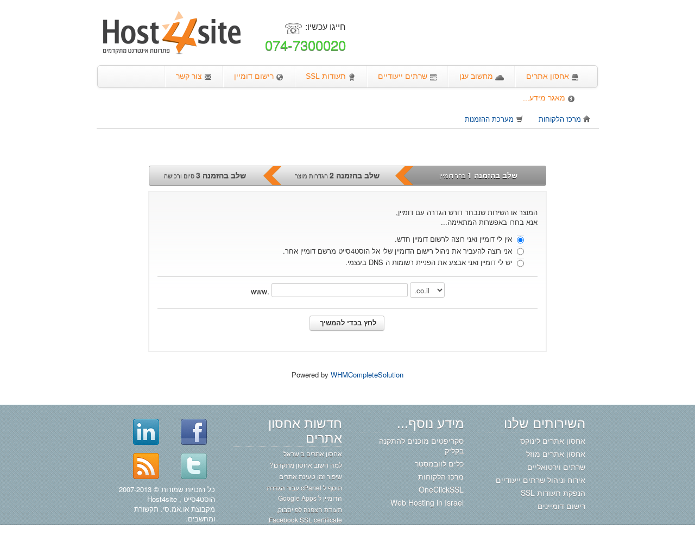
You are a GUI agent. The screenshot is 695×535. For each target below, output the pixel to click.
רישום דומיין (255, 76)
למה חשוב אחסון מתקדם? (306, 464)
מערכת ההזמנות (490, 119)
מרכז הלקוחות (561, 119)
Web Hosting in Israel (427, 502)
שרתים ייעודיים (403, 76)
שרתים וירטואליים (556, 466)
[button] (346, 323)
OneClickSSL (441, 489)
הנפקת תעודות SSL (553, 492)
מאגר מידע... (545, 97)
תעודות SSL (327, 76)
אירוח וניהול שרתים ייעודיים (540, 479)
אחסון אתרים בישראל (312, 453)
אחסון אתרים (548, 76)
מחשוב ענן (477, 76)
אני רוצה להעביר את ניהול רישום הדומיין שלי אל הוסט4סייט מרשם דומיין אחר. (398, 251)
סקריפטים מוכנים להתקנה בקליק (421, 445)
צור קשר (190, 76)
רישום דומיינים (561, 505)
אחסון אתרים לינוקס (552, 440)
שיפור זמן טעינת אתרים (310, 476)
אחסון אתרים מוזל (555, 453)
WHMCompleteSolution (367, 374)
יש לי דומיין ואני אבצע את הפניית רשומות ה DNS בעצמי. (429, 262)
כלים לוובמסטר (439, 463)
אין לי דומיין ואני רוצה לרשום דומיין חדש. (454, 239)
